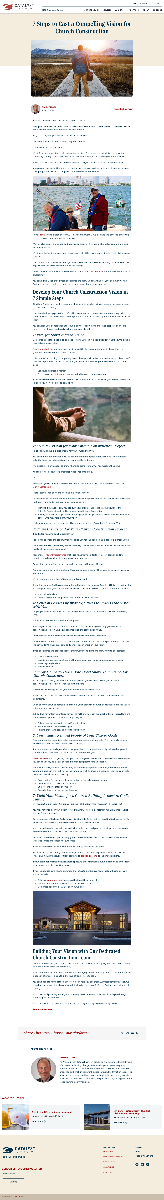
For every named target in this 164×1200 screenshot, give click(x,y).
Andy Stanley (39, 758)
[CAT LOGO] (18, 1147)
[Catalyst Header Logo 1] (18, 4)
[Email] (137, 1033)
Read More (37, 1121)
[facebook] (137, 1164)
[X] (122, 1033)
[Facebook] (117, 1033)
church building (45, 349)
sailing (41, 234)
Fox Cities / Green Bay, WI (113, 1157)
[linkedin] (142, 1164)
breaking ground (89, 855)
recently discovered (56, 554)
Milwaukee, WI (108, 1151)
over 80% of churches (92, 271)
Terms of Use (19, 1197)
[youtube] (147, 1164)
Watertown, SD (109, 1162)
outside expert (55, 880)
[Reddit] (127, 1033)
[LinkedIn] (132, 1033)
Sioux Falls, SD (108, 1167)
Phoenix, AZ (107, 1172)
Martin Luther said (42, 486)
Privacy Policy (7, 1197)
